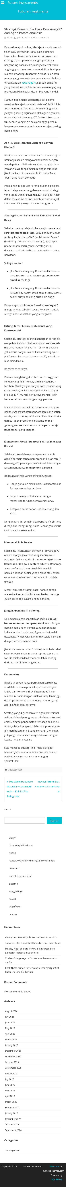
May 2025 (10, 1090)
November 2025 (13, 1056)
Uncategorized (15, 769)
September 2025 (13, 1067)
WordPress (56, 1179)
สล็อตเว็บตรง (15, 906)
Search (7, 809)
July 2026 (9, 1016)
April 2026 (10, 1033)
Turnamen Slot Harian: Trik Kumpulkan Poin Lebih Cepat (33, 943)
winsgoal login (16, 891)
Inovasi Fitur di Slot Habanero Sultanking (47, 784)
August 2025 (11, 1073)
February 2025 (12, 1107)
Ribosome (54, 1166)
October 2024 (12, 1124)
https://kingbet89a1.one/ (21, 845)
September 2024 (13, 1130)
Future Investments (33, 11)
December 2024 (13, 1118)
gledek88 (13, 883)
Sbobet (12, 898)
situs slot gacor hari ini (20, 876)
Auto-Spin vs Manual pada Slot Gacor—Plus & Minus (31, 937)
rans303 (13, 914)
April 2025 (10, 1096)
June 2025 (10, 1084)
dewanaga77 (28, 82)
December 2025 (13, 1050)
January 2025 (11, 1113)
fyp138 (12, 852)
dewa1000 (14, 868)
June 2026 (10, 1022)
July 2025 (9, 1079)
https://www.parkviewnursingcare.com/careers (32, 860)
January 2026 (11, 1045)
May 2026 (10, 1028)
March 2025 (11, 1101)
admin (9, 37)
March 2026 (11, 1039)
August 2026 (11, 1011)
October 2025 (12, 1062)
